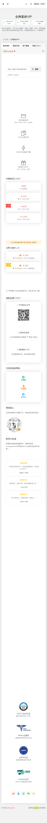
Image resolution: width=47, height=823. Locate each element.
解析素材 (6, 46)
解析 (36, 69)
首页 (6, 39)
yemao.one (11, 808)
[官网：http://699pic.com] (23, 395)
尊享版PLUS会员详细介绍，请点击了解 (24, 291)
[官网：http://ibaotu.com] (23, 387)
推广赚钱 (26, 46)
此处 (34, 291)
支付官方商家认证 (24, 22)
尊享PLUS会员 (8, 51)
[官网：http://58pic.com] (23, 378)
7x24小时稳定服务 (39, 22)
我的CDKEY (37, 46)
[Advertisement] (23, 92)
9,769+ (43, 4)
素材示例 (16, 46)
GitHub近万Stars (9, 22)
